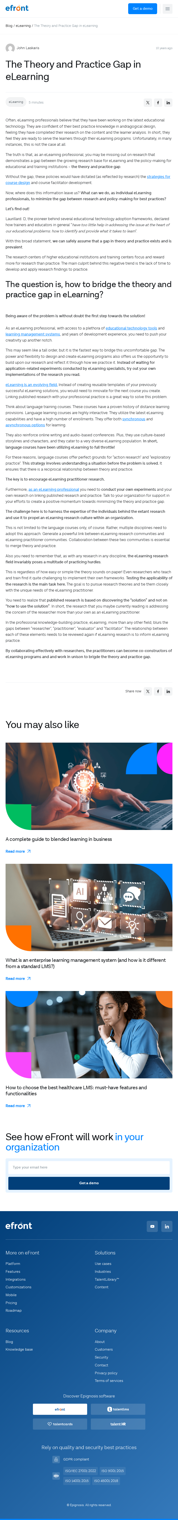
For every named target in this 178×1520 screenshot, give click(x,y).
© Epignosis (75, 1505)
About (100, 1342)
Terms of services (109, 1381)
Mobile (11, 1295)
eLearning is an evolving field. (32, 385)
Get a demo (143, 8)
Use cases (103, 1264)
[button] (167, 9)
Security (101, 1357)
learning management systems (33, 334)
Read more (15, 851)
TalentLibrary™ (107, 1279)
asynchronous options (25, 425)
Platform (13, 1264)
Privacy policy (106, 1373)
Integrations (15, 1279)
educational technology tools (131, 328)
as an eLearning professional (54, 489)
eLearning (23, 26)
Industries (103, 1272)
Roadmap (14, 1310)
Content (101, 1287)
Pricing (11, 1303)
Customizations (18, 1287)
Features (13, 1272)
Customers (104, 1349)
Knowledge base (19, 1349)
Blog (9, 26)
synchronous (133, 419)
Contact (101, 1365)
